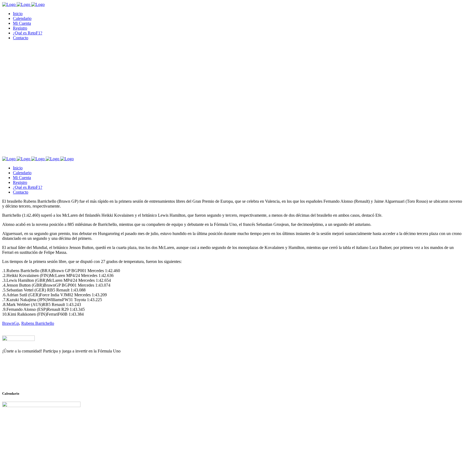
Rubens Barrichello (37, 323)
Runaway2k (28, 377)
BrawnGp (10, 323)
